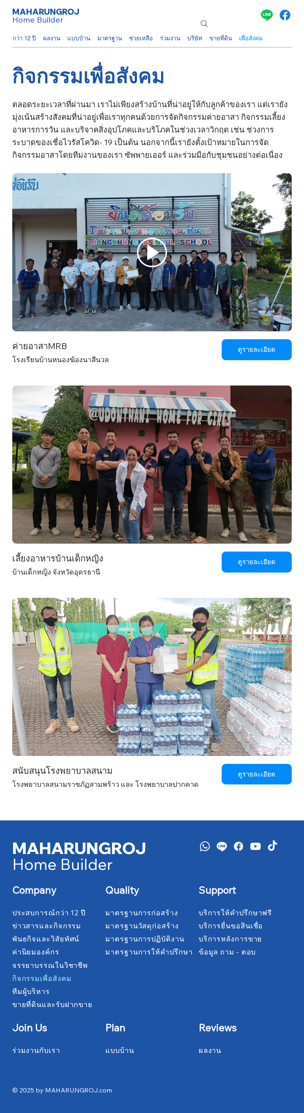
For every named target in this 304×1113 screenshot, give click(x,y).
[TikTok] (272, 846)
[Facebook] (285, 15)
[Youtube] (255, 846)
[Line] (267, 15)
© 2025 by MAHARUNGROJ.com (62, 1090)
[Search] (204, 23)
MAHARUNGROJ (46, 12)
